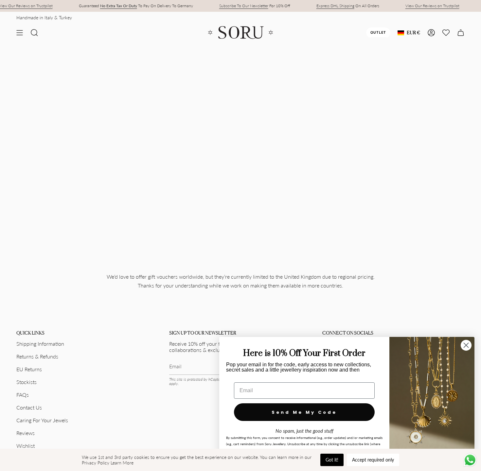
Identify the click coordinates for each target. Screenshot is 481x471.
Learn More (122, 462)
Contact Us (29, 407)
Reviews (25, 433)
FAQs (22, 395)
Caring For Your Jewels (42, 420)
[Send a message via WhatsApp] (470, 460)
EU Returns (29, 369)
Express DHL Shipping (335, 5)
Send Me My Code (304, 412)
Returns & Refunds (37, 356)
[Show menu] (19, 32)
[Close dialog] (466, 345)
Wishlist (25, 446)
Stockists (26, 382)
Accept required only (373, 459)
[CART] (460, 32)
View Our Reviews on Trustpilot (432, 5)
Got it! (332, 459)
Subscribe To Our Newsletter (243, 5)
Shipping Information (40, 343)
